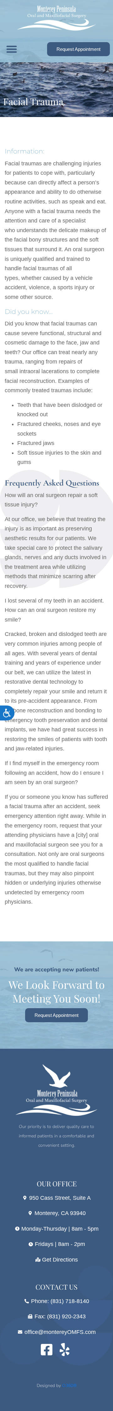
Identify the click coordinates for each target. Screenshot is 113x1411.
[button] (11, 49)
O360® (69, 1386)
